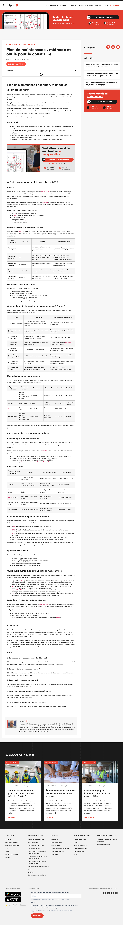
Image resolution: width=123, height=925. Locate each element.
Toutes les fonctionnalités (36, 839)
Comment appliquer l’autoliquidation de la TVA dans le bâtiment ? (97, 793)
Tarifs (7, 851)
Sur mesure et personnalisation (37, 875)
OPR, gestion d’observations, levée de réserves (37, 852)
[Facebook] (104, 893)
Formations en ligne (80, 839)
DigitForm (31, 872)
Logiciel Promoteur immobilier (60, 848)
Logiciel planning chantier (36, 845)
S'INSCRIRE (37, 915)
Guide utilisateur (79, 851)
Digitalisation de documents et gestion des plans (37, 857)
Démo (76, 842)
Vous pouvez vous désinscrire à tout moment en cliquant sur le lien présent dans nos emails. (51, 911)
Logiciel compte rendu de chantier (38, 866)
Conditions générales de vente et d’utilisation (107, 841)
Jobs (6, 848)
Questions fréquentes (80, 848)
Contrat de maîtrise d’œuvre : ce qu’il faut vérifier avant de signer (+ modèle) (102, 75)
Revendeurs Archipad (11, 842)
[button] (75, 70)
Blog (75, 854)
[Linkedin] (27, 721)
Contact (7, 857)
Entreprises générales (57, 851)
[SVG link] (10, 5)
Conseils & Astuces (28, 44)
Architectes (54, 839)
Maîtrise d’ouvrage (56, 842)
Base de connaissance (80, 845)
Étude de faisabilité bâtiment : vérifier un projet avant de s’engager (101, 84)
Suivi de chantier (33, 842)
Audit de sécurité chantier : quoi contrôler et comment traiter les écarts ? (102, 66)
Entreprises (54, 854)
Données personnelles (103, 844)
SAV (29, 869)
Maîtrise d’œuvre (56, 845)
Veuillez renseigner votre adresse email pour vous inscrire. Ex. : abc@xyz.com (50, 899)
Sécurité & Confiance (11, 854)
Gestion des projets (34, 848)
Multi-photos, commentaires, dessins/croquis (37, 862)
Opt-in (33, 902)
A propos (8, 839)
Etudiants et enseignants (12, 845)
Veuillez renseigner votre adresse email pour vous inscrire (50, 892)
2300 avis (23, 905)
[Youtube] (116, 893)
